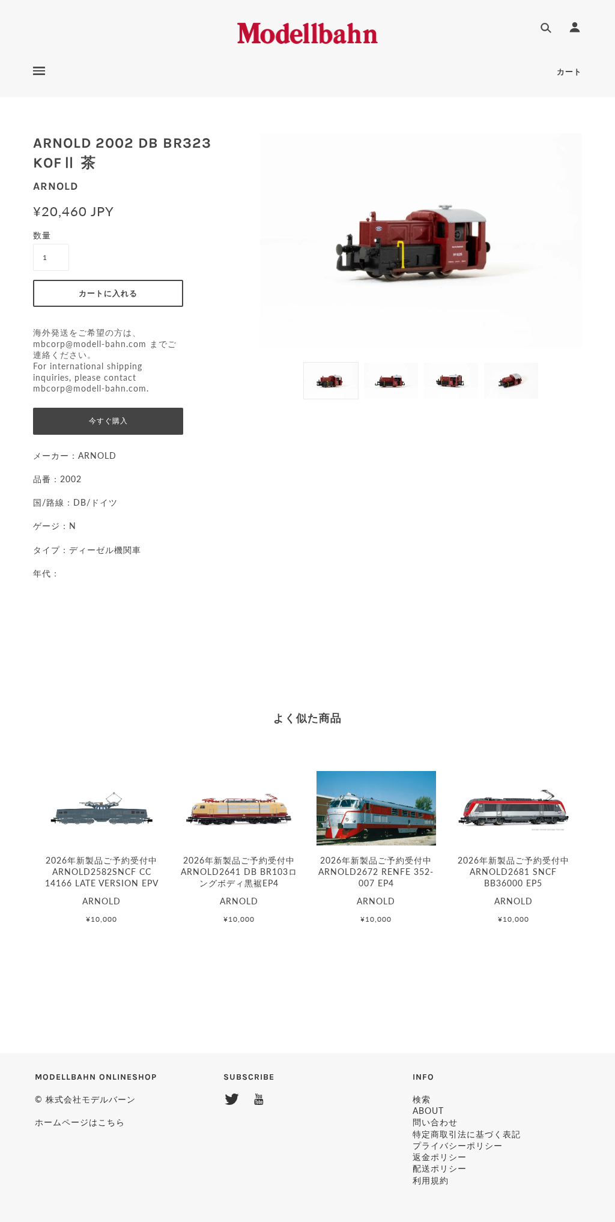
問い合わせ (435, 1122)
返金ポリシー (440, 1157)
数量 (42, 235)
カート (569, 71)
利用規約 (431, 1180)
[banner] (307, 31)
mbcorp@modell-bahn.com (90, 344)
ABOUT (428, 1111)
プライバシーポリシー (458, 1145)
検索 (422, 1099)
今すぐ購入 (108, 421)
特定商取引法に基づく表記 (467, 1134)
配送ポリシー (440, 1168)
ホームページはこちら (80, 1122)
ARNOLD (55, 186)
